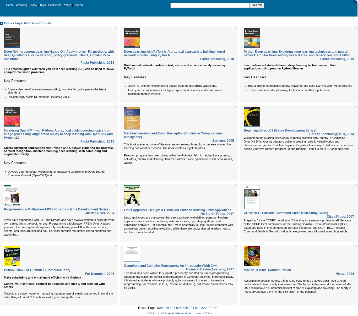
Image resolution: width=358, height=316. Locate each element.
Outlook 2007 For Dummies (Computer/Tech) (37, 270)
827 (172, 308)
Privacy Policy (204, 313)
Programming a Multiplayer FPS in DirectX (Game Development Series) (57, 209)
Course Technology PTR (327, 134)
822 (204, 308)
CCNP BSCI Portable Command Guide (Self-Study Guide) (286, 213)
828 (166, 308)
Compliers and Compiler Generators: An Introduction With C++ (170, 266)
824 (191, 308)
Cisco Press (336, 217)
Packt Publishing (92, 62)
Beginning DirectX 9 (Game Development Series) (280, 130)
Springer (218, 141)
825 (185, 308)
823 (197, 308)
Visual (340, 274)
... (71, 97)
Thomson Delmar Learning (205, 269)
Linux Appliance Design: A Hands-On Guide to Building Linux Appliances (177, 210)
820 (216, 308)
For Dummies (95, 274)
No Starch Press (212, 214)
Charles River (95, 213)
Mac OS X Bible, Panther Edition (267, 270)
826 (179, 308)
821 (210, 308)
